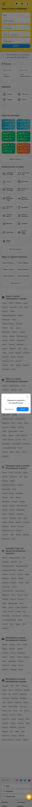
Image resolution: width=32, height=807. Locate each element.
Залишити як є (9, 409)
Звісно (23, 409)
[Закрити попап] (27, 396)
